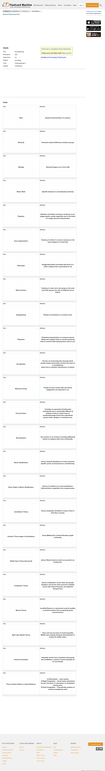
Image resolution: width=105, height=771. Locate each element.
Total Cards (6, 57)
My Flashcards (38, 5)
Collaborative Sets (7, 750)
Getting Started (58, 750)
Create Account (92, 5)
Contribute (67, 5)
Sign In (81, 5)
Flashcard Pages (7, 758)
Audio (4, 763)
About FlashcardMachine (44, 747)
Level (4, 63)
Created (5, 66)
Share (38, 752)
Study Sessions (6, 752)
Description (6, 54)
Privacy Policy (41, 758)
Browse (21, 750)
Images (4, 761)
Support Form (41, 755)
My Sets (4, 747)
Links (55, 755)
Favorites (5, 755)
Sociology (25, 11)
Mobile (73, 743)
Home (6, 11)
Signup (56, 752)
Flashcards (15, 11)
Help (74, 5)
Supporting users (91, 11)
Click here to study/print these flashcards (56, 49)
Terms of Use (40, 761)
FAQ (55, 747)
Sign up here (66, 53)
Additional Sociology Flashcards (53, 57)
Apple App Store (76, 747)
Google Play (74, 750)
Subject (5, 60)
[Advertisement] (40, 31)
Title (4, 51)
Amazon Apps (75, 752)
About (60, 5)
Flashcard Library (50, 5)
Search (101, 5)
